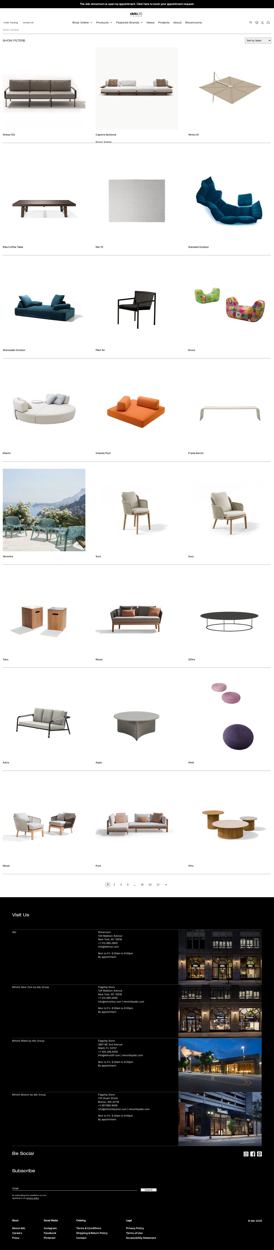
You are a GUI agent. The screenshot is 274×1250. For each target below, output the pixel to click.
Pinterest (49, 1237)
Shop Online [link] (80, 22)
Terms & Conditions (88, 1228)
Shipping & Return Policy (92, 1233)
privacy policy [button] (32, 1198)
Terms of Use (134, 1233)
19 (142, 884)
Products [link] (102, 22)
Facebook (50, 1233)
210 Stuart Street (108, 1098)
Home (6, 29)
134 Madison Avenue (110, 935)
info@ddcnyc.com (108, 946)
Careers (17, 1233)
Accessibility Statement (141, 1237)
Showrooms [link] (193, 22)
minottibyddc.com (133, 1001)
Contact (81, 1237)
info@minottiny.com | (110, 1001)
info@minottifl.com (109, 1055)
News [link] (151, 22)
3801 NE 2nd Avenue (110, 1044)
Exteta (107, 141)
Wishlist (257, 22)
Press (15, 1237)
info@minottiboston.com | (113, 1109)
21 (158, 884)
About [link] (177, 22)
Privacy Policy (135, 1228)
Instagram (50, 1228)
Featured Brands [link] (127, 22)
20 (150, 884)
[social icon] (246, 1155)
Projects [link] (163, 22)
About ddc (18, 1228)
